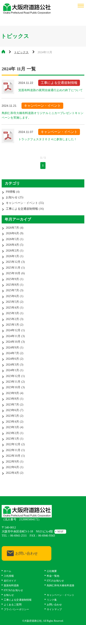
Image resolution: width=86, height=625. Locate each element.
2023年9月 (12, 393)
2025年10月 (13, 273)
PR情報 (10, 191)
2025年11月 (13, 267)
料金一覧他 (53, 575)
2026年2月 (12, 250)
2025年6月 (12, 296)
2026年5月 (12, 239)
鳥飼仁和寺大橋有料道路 (61, 585)
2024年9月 (12, 347)
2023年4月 (12, 421)
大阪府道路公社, (33, 620)
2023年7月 (12, 404)
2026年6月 (12, 233)
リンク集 (52, 599)
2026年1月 (12, 256)
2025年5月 (12, 301)
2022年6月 (12, 467)
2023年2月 (12, 433)
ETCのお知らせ (55, 580)
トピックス (21, 52)
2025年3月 (12, 313)
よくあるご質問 (12, 604)
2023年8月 (12, 398)
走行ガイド (10, 580)
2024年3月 (12, 364)
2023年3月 (12, 427)
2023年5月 (12, 415)
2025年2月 (12, 319)
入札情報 (9, 575)
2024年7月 (12, 353)
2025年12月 (13, 261)
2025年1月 (12, 324)
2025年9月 (12, 279)
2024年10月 (13, 341)
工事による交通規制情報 (22, 208)
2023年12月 (13, 376)
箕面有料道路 (11, 585)
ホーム (7, 571)
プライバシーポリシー (16, 609)
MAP (60, 531)
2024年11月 (13, 336)
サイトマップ (54, 609)
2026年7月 (12, 227)
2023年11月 (13, 381)
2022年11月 (13, 450)
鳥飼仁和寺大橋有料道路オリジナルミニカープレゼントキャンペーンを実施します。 (42, 115)
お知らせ (12, 197)
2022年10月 (13, 455)
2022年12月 (13, 444)
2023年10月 (13, 387)
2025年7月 (12, 290)
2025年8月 (12, 284)
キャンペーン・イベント (22, 203)
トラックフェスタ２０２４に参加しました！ (47, 139)
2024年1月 (12, 370)
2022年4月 (12, 472)
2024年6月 (12, 358)
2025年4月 (12, 307)
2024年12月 (13, 330)
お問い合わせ (26, 553)
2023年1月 (12, 438)
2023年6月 (12, 410)
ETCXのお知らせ (13, 590)
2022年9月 (12, 461)
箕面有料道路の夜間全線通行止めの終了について (50, 90)
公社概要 (52, 571)
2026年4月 (12, 244)
